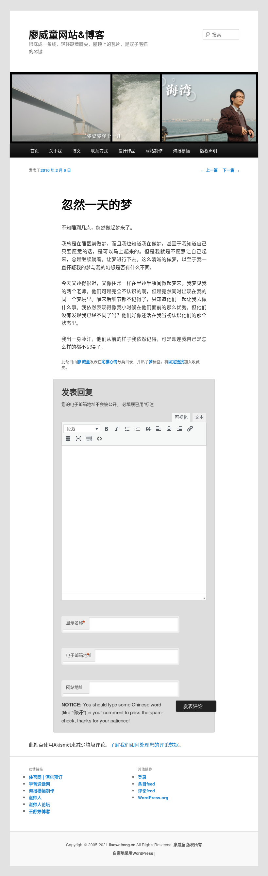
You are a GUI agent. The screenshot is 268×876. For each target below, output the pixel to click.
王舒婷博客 (39, 811)
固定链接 (176, 362)
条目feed (146, 784)
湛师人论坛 (39, 804)
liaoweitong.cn (122, 845)
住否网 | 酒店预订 (45, 777)
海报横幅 (181, 150)
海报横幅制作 (41, 790)
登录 (142, 777)
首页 (34, 150)
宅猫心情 (109, 362)
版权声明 (208, 150)
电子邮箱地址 (79, 655)
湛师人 (35, 797)
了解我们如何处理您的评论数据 (144, 744)
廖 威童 (83, 362)
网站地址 (74, 687)
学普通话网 (39, 784)
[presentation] (82, 429)
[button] (81, 428)
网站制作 (153, 150)
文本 (199, 417)
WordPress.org (153, 797)
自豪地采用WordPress (133, 853)
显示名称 (75, 623)
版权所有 (194, 845)
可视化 (181, 417)
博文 (76, 150)
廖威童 (179, 845)
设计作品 (126, 150)
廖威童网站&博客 (67, 34)
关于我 (55, 150)
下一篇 (231, 170)
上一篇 (209, 170)
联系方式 (99, 150)
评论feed (146, 790)
